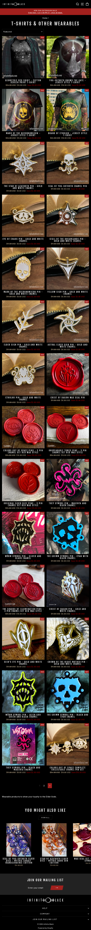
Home (44, 18)
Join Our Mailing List (45, 919)
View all (45, 817)
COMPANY (45, 914)
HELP (45, 908)
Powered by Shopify (45, 928)
